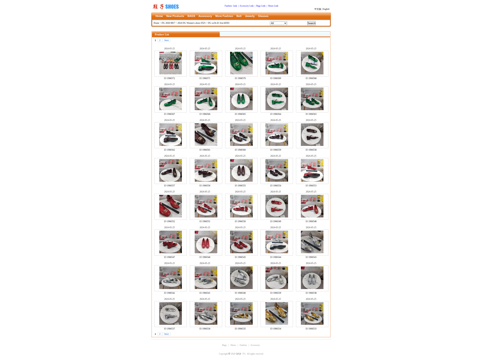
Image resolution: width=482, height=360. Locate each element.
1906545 (242, 257)
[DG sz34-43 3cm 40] (170, 181)
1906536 (206, 328)
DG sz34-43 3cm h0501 (219, 23)
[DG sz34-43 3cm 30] (170, 252)
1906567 (171, 114)
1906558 (313, 150)
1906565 (242, 114)
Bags (224, 345)
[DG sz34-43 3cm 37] (276, 181)
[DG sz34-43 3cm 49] (206, 109)
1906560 (242, 150)
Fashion (243, 345)
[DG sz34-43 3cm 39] (206, 181)
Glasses (263, 16)
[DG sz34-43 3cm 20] (170, 324)
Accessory (205, 16)
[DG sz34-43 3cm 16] (312, 324)
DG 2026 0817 (168, 23)
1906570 (242, 78)
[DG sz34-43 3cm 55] (170, 73)
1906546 (206, 257)
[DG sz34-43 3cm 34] (206, 216)
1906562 (171, 150)
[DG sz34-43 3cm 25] (170, 288)
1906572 (171, 78)
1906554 (277, 185)
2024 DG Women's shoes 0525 (191, 23)
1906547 (171, 257)
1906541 (206, 293)
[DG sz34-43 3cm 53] (241, 73)
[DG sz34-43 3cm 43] (241, 145)
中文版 (317, 9)
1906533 (313, 328)
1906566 (206, 114)
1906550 (242, 221)
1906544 (277, 257)
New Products (175, 16)
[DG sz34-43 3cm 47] (276, 109)
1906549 (277, 221)
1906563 (313, 114)
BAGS (191, 16)
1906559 (277, 150)
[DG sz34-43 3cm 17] (276, 324)
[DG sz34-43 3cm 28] (241, 252)
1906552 (171, 221)
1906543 (313, 257)
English (326, 9)
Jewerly (250, 16)
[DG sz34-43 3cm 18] (241, 324)
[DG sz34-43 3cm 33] (241, 216)
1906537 (171, 328)
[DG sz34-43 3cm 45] (170, 145)
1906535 (242, 328)
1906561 (206, 150)
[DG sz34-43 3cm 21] (312, 288)
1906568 (313, 78)
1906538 (313, 293)
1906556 (206, 185)
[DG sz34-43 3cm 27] (276, 252)
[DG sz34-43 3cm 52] (276, 73)
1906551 (206, 221)
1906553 (313, 185)
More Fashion (224, 16)
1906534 (277, 328)
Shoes (233, 345)
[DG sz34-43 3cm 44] (206, 145)
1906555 (242, 185)
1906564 (277, 114)
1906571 (206, 78)
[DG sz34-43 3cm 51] (312, 73)
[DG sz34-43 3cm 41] (312, 145)
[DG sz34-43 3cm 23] (241, 288)
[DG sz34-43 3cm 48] (241, 109)
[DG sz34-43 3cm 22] (276, 288)
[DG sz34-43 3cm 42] (276, 145)
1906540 (242, 293)
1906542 (171, 293)
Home (159, 16)
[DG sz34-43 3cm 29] (206, 252)
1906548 (313, 221)
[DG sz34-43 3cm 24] (206, 288)
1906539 (277, 293)
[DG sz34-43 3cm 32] (276, 216)
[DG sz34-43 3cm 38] (241, 181)
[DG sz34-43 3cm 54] (206, 73)
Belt (239, 16)
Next (166, 40)
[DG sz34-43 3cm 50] (170, 109)
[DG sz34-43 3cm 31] (312, 216)
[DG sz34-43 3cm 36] (312, 181)
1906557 (171, 185)
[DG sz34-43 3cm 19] (206, 324)
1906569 (277, 78)
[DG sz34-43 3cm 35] (170, 216)
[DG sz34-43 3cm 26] (312, 252)
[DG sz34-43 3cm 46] (312, 109)
